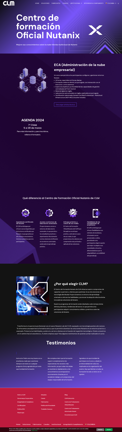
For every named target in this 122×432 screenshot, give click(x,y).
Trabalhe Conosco (46, 409)
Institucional (75, 3)
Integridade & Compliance (25, 402)
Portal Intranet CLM (71, 415)
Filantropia (20, 412)
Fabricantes (56, 3)
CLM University (69, 398)
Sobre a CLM (21, 394)
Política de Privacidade (48, 405)
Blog (66, 394)
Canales (65, 3)
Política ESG (21, 409)
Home (37, 3)
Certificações (21, 405)
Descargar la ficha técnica (65, 105)
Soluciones (45, 3)
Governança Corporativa (25, 398)
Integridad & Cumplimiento (93, 3)
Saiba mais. (35, 430)
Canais (43, 398)
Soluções (44, 394)
